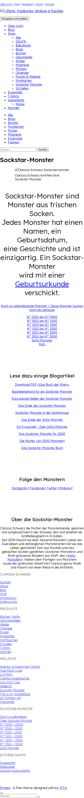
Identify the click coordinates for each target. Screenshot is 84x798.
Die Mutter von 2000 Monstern (42, 441)
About (4, 586)
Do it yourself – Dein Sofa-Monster (42, 427)
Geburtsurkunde (42, 283)
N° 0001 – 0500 (11, 724)
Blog (17, 4)
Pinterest (65, 488)
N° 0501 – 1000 (11, 728)
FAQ (42, 344)
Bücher (21, 53)
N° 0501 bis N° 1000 (42, 321)
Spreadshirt (7, 763)
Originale (22, 73)
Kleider (4, 624)
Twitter (52, 488)
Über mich (6, 4)
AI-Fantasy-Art (10, 698)
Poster (13, 131)
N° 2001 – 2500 (11, 740)
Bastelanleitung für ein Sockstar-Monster (42, 392)
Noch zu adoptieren (13, 717)
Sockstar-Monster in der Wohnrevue (42, 413)
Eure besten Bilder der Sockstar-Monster (42, 399)
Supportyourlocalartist (15, 771)
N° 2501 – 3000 (11, 744)
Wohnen (6, 652)
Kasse (20, 104)
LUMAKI (6, 674)
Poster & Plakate (28, 77)
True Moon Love (11, 670)
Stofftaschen (9, 640)
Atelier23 (6, 686)
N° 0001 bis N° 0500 (42, 317)
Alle (18, 37)
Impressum (8, 598)
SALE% (21, 41)
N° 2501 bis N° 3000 (42, 336)
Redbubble (7, 767)
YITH (63, 788)
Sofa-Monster (42, 340)
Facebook (37, 488)
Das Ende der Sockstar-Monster (42, 406)
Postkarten (24, 80)
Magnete (22, 65)
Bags (19, 49)
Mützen (21, 69)
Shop (11, 34)
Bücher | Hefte (10, 617)
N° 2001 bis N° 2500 (42, 332)
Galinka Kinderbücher (14, 678)
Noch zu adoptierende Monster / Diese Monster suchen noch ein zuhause (42, 308)
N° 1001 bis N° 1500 (42, 325)
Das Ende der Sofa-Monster (42, 420)
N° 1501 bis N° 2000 (42, 329)
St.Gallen (22, 88)
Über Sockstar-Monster (16, 721)
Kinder (20, 61)
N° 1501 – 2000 (11, 736)
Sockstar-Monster (29, 84)
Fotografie (7, 702)
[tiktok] (4, 784)
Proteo (5, 788)
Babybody (23, 45)
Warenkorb (16, 100)
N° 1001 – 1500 (11, 732)
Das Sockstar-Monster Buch (42, 448)
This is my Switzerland (15, 694)
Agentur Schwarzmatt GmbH (20, 667)
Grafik (39, 4)
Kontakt (50, 4)
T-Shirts (13, 96)
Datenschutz (8, 602)
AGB (3, 594)
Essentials (15, 92)
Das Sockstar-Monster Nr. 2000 (42, 434)
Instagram (20, 488)
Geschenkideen (10, 620)
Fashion (13, 142)
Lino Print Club (10, 682)
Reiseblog (27, 4)
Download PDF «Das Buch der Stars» (42, 384)
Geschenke (24, 57)
